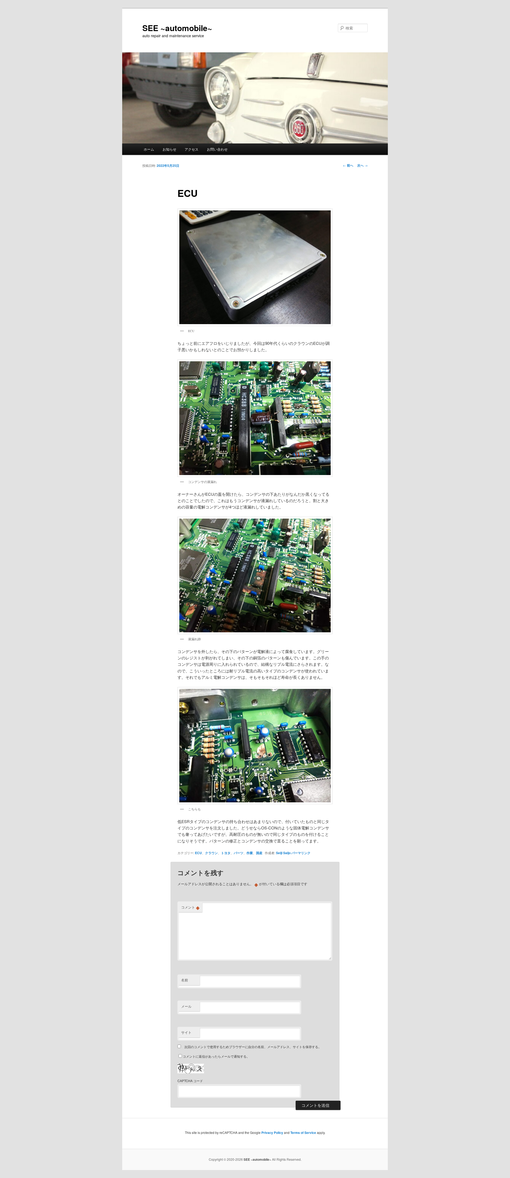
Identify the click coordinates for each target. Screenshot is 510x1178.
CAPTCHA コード (190, 1080)
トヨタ (226, 852)
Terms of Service (303, 1132)
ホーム (149, 149)
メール (186, 1006)
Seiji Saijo (283, 852)
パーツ (238, 852)
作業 (249, 852)
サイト (186, 1032)
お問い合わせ (217, 149)
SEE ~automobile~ (177, 27)
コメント (190, 907)
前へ (348, 165)
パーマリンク (301, 852)
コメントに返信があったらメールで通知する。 (216, 1056)
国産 (259, 852)
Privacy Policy (272, 1132)
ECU (198, 852)
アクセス (191, 149)
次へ (362, 165)
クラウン (211, 852)
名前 (184, 979)
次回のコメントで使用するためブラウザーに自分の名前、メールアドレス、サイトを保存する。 (252, 1046)
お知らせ (169, 149)
